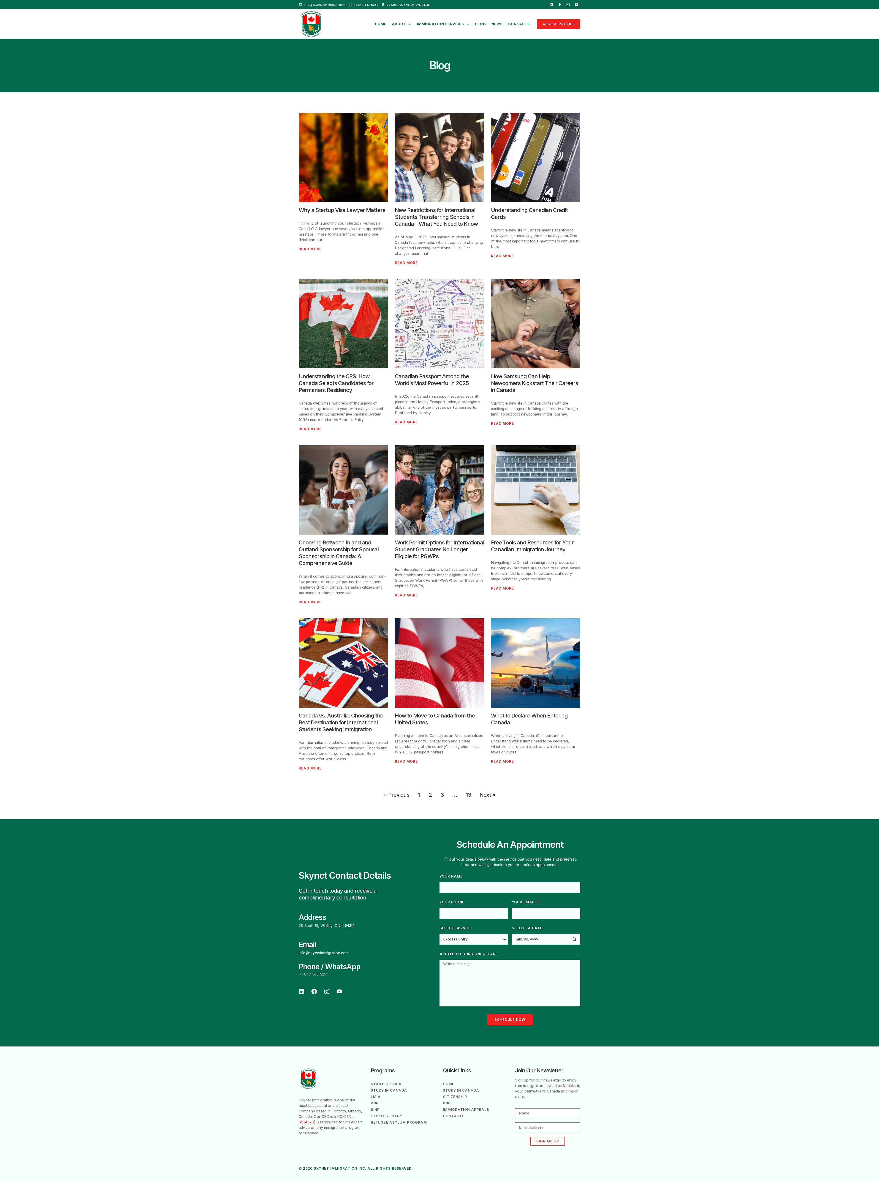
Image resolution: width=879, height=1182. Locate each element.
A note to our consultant (469, 954)
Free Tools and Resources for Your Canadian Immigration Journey (532, 546)
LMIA (376, 1097)
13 (468, 794)
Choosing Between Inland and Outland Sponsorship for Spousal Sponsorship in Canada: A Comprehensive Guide (339, 552)
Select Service (456, 928)
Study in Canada (389, 1090)
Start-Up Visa (386, 1084)
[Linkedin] (551, 4)
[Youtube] (576, 4)
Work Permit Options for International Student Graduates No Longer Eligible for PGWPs (439, 549)
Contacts (519, 24)
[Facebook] (314, 991)
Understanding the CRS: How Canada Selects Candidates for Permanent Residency (336, 383)
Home (380, 24)
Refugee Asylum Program (399, 1122)
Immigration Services (440, 24)
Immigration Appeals (466, 1109)
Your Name (452, 876)
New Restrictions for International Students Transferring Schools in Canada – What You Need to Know (436, 217)
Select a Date (527, 928)
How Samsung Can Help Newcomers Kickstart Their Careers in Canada (534, 383)
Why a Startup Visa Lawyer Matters (342, 210)
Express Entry (386, 1116)
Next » (487, 794)
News (497, 24)
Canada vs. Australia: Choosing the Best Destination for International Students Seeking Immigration (341, 722)
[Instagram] (568, 4)
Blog (480, 24)
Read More (310, 249)
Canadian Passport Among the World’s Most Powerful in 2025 (432, 379)
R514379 (306, 1122)
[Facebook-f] (559, 4)
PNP (375, 1103)
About (399, 24)
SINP (375, 1109)
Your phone (453, 902)
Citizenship (455, 1097)
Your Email (524, 902)
